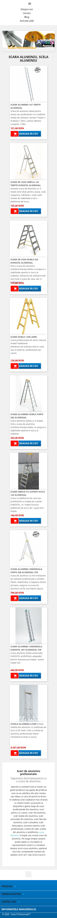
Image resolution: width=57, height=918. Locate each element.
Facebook (28, 874)
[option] (28, 41)
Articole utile (27, 20)
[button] (6, 41)
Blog (26, 17)
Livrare (27, 13)
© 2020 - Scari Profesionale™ (16, 914)
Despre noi (27, 9)
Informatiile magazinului (18, 909)
